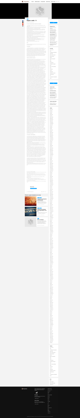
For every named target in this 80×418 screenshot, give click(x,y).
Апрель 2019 (51, 204)
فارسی (48, 402)
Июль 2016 (51, 234)
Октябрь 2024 (51, 137)
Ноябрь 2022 (51, 167)
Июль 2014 (51, 265)
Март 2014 (51, 270)
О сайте (32, 1)
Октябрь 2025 (51, 122)
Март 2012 (51, 301)
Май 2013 (51, 283)
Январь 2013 (51, 288)
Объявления (51, 71)
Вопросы (51, 57)
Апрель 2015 (51, 253)
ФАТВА (48, 398)
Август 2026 (51, 109)
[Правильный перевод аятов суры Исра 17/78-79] (30, 211)
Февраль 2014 (51, 271)
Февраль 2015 (51, 256)
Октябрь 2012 (51, 292)
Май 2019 (51, 203)
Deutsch (49, 397)
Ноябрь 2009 (51, 337)
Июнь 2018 (51, 212)
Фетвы (50, 375)
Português (49, 401)
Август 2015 (51, 248)
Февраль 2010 (51, 333)
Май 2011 (51, 314)
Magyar (48, 410)
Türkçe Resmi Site (50, 388)
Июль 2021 (51, 186)
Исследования (43, 1)
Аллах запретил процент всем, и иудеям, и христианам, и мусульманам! (53, 44)
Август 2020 (51, 199)
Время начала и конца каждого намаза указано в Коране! (53, 42)
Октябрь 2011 (51, 307)
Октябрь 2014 (51, 261)
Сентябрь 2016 (51, 231)
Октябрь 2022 (51, 168)
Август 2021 (51, 185)
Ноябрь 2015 (51, 244)
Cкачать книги (51, 49)
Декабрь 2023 (51, 150)
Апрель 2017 (51, 222)
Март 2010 (51, 332)
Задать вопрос (53, 1)
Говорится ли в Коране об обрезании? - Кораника (52, 103)
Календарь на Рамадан (52, 361)
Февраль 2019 (51, 207)
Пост (50, 75)
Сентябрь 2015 (51, 247)
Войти (50, 380)
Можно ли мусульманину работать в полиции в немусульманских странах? (53, 32)
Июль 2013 (51, 280)
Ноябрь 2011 (51, 306)
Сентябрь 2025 (51, 123)
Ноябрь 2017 (51, 216)
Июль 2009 (51, 342)
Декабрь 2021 (51, 180)
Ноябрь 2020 (51, 195)
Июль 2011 (51, 311)
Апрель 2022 (51, 176)
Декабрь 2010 (51, 320)
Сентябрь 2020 (51, 198)
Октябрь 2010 (51, 323)
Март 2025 (51, 131)
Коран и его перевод (52, 40)
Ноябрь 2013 (51, 275)
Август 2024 (51, 140)
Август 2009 (51, 341)
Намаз (50, 365)
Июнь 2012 (51, 297)
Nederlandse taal (50, 407)
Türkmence (49, 411)
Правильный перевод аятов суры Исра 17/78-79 (42, 210)
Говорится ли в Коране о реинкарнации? (42, 199)
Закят (50, 357)
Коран (38, 218)
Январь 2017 (51, 226)
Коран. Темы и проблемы (53, 66)
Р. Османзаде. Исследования (53, 374)
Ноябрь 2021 (51, 181)
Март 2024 (51, 146)
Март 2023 (51, 162)
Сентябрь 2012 (51, 293)
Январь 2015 (51, 257)
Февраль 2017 (51, 225)
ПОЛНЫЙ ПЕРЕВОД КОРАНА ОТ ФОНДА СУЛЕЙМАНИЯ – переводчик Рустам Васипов (53, 35)
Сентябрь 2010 (51, 324)
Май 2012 (51, 298)
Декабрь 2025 (51, 119)
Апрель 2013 (51, 284)
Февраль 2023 (51, 163)
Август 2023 (51, 155)
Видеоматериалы (52, 56)
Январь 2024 (51, 149)
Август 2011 (51, 310)
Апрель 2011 (51, 315)
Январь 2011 (51, 319)
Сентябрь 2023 (51, 154)
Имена (50, 61)
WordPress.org (51, 384)
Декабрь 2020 (51, 194)
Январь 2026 (51, 118)
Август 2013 (51, 279)
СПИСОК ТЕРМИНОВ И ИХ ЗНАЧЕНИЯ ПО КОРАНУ (53, 39)
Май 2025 (51, 128)
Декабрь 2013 (51, 274)
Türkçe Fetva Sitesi (50, 389)
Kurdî (48, 406)
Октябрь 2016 (51, 230)
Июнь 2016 (51, 235)
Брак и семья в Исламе (52, 352)
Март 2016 (51, 239)
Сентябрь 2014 (51, 262)
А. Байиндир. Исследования (53, 52)
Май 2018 (51, 213)
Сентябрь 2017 (51, 217)
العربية (48, 393)
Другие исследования (52, 356)
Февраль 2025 (51, 132)
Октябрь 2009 (51, 338)
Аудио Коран (48, 1)
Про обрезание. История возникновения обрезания (53, 30)
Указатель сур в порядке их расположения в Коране (53, 37)
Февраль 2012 (51, 302)
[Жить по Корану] (30, 221)
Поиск (53, 22)
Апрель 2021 (51, 189)
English (48, 392)
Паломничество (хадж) (52, 370)
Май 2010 (51, 329)
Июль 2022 (51, 172)
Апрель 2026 (51, 114)
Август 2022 (51, 171)
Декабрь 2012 (51, 289)
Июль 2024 (51, 141)
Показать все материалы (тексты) (33, 188)
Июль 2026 (51, 110)
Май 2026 (51, 113)
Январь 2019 (51, 208)
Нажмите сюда (36, 398)
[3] (34, 40)
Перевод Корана (37, 1)
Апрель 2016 (51, 238)
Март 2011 (51, 316)
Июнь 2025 (51, 127)
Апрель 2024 (51, 145)
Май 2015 (51, 252)
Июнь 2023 (51, 158)
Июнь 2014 (51, 266)
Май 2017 (51, 221)
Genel (50, 348)
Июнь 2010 (51, 328)
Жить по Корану (40, 219)
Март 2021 (51, 190)
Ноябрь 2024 (51, 136)
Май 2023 (51, 159)
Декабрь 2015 (51, 243)
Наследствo (51, 366)
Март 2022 (51, 177)
